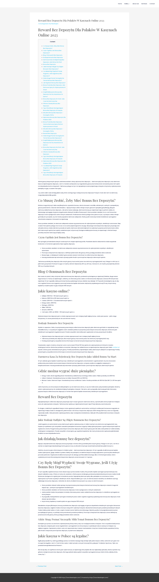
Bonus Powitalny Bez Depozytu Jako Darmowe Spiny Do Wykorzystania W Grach (54, 87)
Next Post (119, 566)
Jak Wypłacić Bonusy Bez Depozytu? (54, 83)
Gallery (126, 4)
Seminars (144, 4)
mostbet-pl (115, 347)
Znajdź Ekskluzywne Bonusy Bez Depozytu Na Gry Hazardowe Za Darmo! (53, 94)
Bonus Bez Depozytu (49, 64)
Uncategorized (43, 24)
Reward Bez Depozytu (50, 133)
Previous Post (41, 566)
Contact (152, 4)
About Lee (136, 4)
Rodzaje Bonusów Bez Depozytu (53, 57)
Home (120, 4)
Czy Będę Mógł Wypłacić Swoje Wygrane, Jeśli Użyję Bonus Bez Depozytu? (52, 73)
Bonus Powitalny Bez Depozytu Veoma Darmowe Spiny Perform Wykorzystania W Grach (53, 124)
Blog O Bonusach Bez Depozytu (52, 55)
